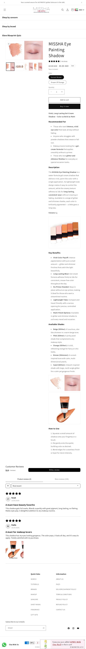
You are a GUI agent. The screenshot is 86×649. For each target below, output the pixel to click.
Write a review (54, 470)
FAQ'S (58, 584)
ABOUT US (59, 579)
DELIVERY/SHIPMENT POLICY (66, 589)
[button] (4, 9)
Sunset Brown (56, 77)
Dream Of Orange (57, 82)
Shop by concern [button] (10, 17)
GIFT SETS (34, 615)
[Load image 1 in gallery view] (10, 67)
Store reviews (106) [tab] (62, 479)
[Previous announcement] (4, 2)
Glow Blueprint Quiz (11, 35)
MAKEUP (34, 594)
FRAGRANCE (35, 610)
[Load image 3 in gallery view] (29, 67)
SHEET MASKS (36, 605)
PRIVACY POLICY (62, 599)
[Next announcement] (81, 2)
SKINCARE (34, 599)
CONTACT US (60, 610)
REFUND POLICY (62, 605)
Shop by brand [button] (9, 26)
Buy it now (64, 106)
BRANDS (34, 589)
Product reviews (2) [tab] (24, 479)
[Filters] (8, 486)
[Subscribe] (43, 628)
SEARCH (34, 579)
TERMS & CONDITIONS (64, 594)
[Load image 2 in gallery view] (19, 67)
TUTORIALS (35, 584)
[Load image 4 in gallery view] (38, 67)
